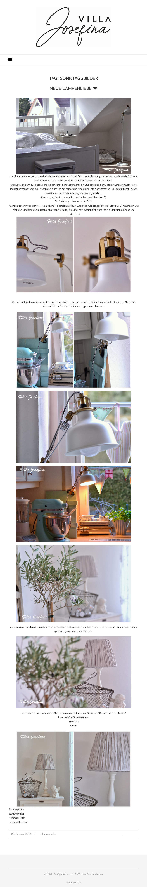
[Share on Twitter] (130, 833)
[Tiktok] (132, 60)
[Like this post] (122, 833)
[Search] (137, 60)
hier (22, 813)
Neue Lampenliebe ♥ (73, 88)
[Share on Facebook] (126, 833)
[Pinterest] (117, 60)
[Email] (124, 60)
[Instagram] (113, 60)
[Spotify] (128, 60)
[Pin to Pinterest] (134, 833)
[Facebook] (120, 60)
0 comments (48, 833)
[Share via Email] (138, 833)
